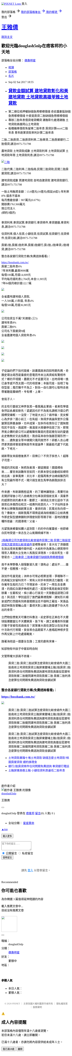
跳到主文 (7, 36)
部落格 (12, 71)
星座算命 (28, 823)
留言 (38, 813)
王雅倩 (9, 27)
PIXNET (16, 1003)
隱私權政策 (62, 1003)
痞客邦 (30, 813)
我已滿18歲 (8, 1049)
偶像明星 (30, 60)
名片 (11, 75)
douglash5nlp (8, 793)
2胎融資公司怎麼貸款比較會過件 (21, 540)
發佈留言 (7, 857)
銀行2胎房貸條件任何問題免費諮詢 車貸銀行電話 (38, 766)
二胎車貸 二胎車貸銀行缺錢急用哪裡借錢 (38, 557)
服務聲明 (37, 1007)
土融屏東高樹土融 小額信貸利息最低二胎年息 (36, 770)
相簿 (11, 67)
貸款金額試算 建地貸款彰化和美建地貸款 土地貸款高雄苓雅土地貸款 (38, 96)
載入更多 (7, 836)
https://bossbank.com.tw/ (15, 262)
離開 (20, 1049)
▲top (4, 829)
